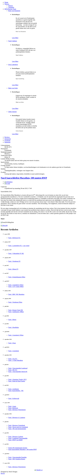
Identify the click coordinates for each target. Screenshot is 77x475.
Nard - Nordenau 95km (15, 302)
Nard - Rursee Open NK (15, 310)
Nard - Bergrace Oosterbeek (16, 425)
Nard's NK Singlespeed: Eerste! (17, 448)
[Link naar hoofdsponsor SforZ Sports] (4, 225)
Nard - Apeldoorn (13, 389)
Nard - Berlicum (13, 408)
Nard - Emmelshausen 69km (16, 277)
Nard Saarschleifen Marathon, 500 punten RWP (24, 178)
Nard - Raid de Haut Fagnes (16, 381)
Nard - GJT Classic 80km (15, 286)
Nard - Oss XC (12, 358)
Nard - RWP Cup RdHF (15, 440)
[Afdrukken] (8, 182)
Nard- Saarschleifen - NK (15, 390)
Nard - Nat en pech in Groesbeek (18, 427)
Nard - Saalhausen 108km (16, 312)
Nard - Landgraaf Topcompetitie (17, 438)
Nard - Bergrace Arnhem (15, 436)
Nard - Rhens (12, 319)
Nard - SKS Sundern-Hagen (16, 459)
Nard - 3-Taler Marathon (15, 360)
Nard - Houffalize (13, 327)
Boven (3, 473)
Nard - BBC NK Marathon (16, 294)
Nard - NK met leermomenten (17, 429)
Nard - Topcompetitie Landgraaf (17, 368)
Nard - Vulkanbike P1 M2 (16, 253)
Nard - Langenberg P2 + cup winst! (18, 245)
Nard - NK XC (12, 370)
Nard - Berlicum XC (14, 238)
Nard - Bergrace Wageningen (17, 409)
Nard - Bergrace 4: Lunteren (16, 417)
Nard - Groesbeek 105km (15, 285)
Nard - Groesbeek (13, 351)
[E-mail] (7, 183)
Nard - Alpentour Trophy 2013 (17, 379)
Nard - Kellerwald (13, 398)
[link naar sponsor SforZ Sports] (38, 470)
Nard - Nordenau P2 (14, 261)
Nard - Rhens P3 (13, 269)
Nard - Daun (12, 343)
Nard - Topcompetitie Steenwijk (17, 371)
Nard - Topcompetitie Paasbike (17, 457)
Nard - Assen (12, 406)
